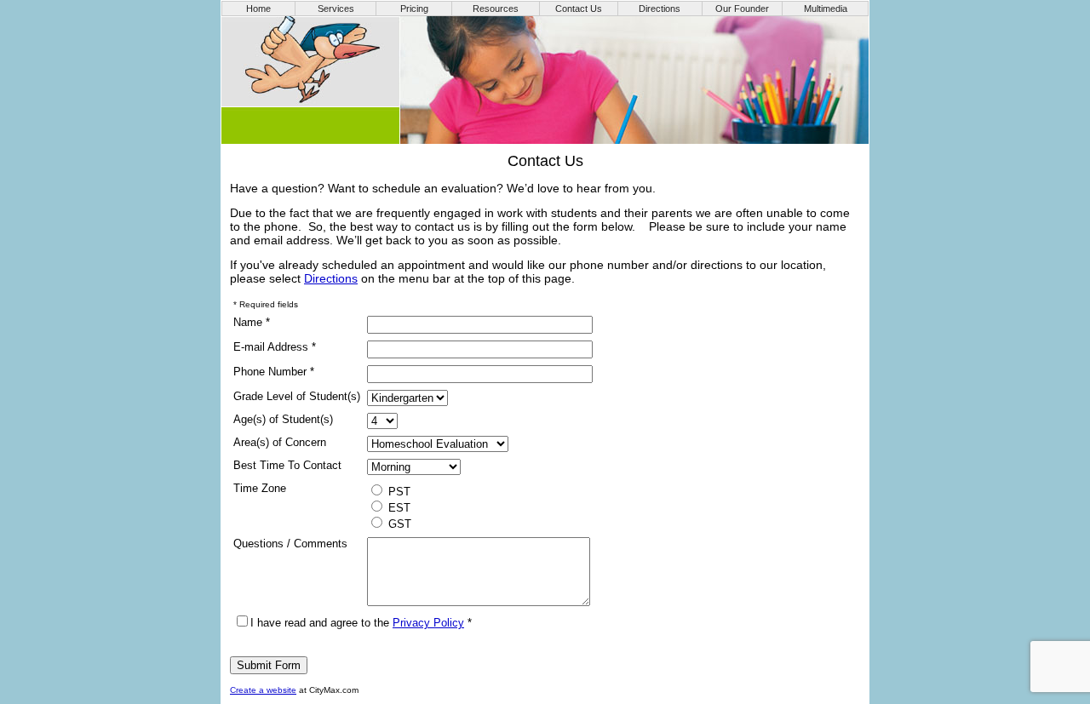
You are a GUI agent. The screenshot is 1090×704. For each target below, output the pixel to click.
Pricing (414, 8)
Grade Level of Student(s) (296, 396)
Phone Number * (273, 371)
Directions (659, 8)
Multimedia (825, 8)
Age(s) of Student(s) (283, 419)
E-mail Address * (274, 347)
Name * (251, 322)
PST (397, 491)
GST (398, 524)
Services (336, 8)
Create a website (263, 690)
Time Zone (259, 488)
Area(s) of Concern (279, 442)
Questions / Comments (290, 543)
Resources (496, 8)
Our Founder (742, 8)
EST (397, 507)
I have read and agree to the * (361, 622)
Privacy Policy (428, 622)
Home (258, 8)
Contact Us (578, 8)
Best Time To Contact (287, 465)
